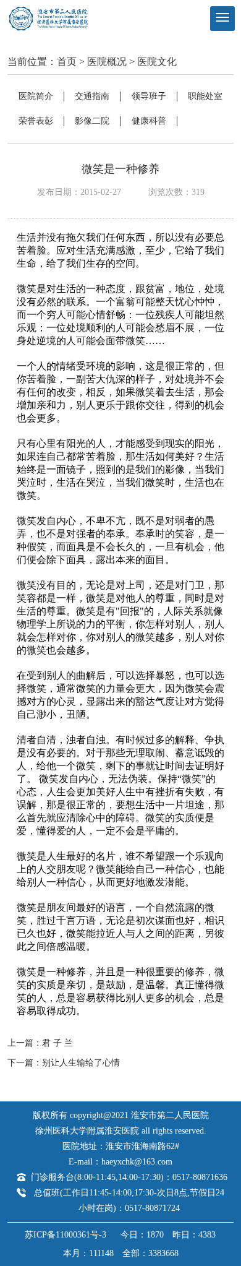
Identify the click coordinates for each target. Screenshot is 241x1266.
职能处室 (205, 96)
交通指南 (92, 96)
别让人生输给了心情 (81, 1062)
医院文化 (157, 61)
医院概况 (107, 61)
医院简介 (36, 96)
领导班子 (149, 96)
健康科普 (149, 121)
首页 (67, 61)
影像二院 (92, 121)
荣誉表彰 (36, 121)
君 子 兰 (57, 1043)
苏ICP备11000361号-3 (65, 1234)
